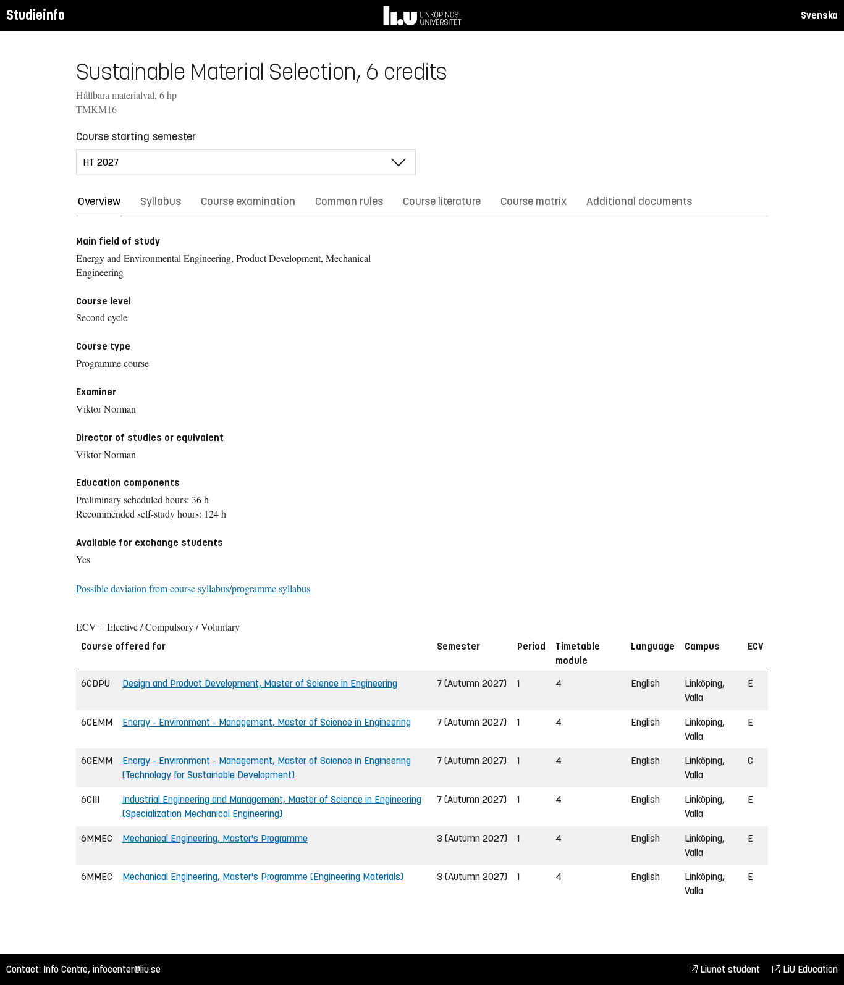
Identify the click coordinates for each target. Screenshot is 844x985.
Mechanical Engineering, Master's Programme (215, 838)
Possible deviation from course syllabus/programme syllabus (193, 588)
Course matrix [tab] (533, 201)
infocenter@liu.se (127, 969)
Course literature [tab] (442, 201)
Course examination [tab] (248, 201)
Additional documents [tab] (639, 201)
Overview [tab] (99, 201)
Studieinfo (35, 15)
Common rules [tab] (349, 201)
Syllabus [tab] (160, 201)
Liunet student (729, 969)
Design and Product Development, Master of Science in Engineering (259, 683)
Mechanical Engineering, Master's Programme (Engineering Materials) (262, 876)
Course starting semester (136, 136)
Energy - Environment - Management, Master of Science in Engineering (266, 722)
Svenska (819, 15)
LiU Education (809, 969)
